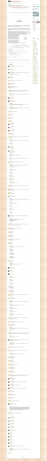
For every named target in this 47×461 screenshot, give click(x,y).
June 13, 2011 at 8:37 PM (11, 105)
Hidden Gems (34, 58)
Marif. (12, 7)
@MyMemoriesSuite (17, 53)
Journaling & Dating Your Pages (36, 61)
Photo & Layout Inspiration (35, 68)
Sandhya (10, 161)
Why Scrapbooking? (35, 83)
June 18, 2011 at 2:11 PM (11, 354)
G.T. (9, 349)
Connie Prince (34, 47)
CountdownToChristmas (35, 48)
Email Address (34, 25)
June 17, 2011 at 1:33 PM (11, 322)
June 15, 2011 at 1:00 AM (11, 229)
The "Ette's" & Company (13, 45)
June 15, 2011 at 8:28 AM (11, 258)
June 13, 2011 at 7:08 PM (11, 95)
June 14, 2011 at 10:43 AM (11, 167)
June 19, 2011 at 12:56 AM (11, 404)
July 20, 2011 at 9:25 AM (11, 450)
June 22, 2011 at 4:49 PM (11, 418)
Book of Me (34, 45)
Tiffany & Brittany (11, 100)
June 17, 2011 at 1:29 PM (11, 319)
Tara (9, 223)
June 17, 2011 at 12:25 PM (11, 302)
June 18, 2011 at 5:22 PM (11, 372)
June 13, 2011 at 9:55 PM (11, 134)
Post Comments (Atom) (12, 453)
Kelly (9, 273)
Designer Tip (34, 49)
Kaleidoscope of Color (35, 62)
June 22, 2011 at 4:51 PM (11, 424)
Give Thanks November (35, 56)
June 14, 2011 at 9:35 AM (11, 159)
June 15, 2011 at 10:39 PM (11, 268)
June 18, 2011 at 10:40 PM (11, 401)
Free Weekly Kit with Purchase (35, 54)
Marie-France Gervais (11, 324)
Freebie (33, 55)
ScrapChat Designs (34, 76)
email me (21, 7)
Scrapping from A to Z (35, 77)
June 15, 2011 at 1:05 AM (11, 240)
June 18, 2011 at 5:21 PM (11, 358)
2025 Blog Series (34, 41)
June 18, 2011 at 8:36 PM (11, 379)
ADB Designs (34, 42)
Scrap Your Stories (34, 74)
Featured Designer (34, 53)
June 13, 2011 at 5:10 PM (11, 84)
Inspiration (34, 59)
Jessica (10, 65)
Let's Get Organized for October (36, 64)
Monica (10, 227)
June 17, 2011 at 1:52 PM (11, 330)
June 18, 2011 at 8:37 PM (11, 382)
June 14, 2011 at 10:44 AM (11, 170)
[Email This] (9, 62)
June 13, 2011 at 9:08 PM (11, 118)
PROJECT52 (34, 70)
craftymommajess (11, 426)
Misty (9, 429)
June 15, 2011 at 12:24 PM (11, 261)
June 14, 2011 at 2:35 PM (11, 200)
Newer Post (9, 452)
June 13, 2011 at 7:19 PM (11, 98)
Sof (9, 346)
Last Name (34, 28)
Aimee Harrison (34, 43)
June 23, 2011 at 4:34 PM (11, 440)
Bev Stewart (10, 374)
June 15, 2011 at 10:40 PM (11, 271)
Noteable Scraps (10, 384)
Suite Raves (34, 79)
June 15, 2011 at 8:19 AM (11, 247)
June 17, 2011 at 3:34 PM (11, 337)
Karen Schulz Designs (35, 63)
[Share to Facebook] (11, 62)
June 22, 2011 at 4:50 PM (11, 421)
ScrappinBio (10, 297)
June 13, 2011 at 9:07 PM (11, 115)
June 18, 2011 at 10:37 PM (11, 398)
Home (19, 452)
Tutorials (34, 81)
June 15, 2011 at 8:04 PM (11, 265)
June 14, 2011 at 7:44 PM (11, 221)
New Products (34, 67)
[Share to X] (10, 62)
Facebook (15, 52)
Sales (33, 71)
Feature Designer (34, 52)
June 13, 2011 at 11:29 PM (11, 144)
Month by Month (34, 65)
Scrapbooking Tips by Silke (35, 75)
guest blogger (34, 57)
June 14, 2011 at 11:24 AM (11, 190)
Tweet (9, 53)
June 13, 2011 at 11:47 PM (11, 148)
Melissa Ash (10, 356)
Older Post (30, 452)
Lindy (9, 188)
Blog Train (34, 44)
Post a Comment (10, 451)
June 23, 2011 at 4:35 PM (11, 443)
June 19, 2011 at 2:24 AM (11, 410)
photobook (34, 69)
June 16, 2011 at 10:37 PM (11, 288)
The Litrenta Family (11, 123)
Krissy (10, 76)
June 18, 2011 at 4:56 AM (11, 351)
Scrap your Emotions (35, 72)
